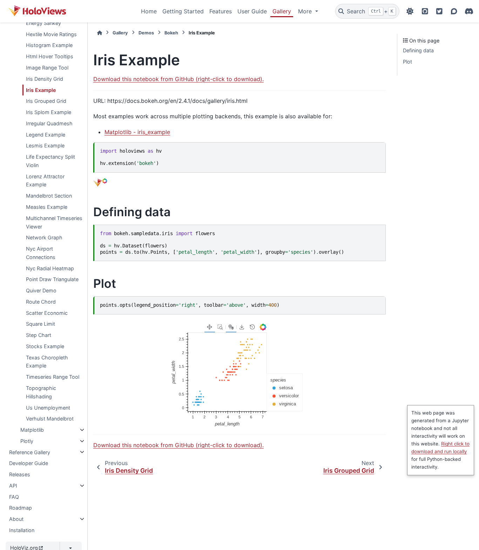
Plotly (26, 441)
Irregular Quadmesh (49, 123)
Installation (21, 530)
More (305, 11)
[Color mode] (410, 11)
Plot (407, 62)
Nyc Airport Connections (40, 253)
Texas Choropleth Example (47, 361)
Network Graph (44, 237)
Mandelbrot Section (49, 196)
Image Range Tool (47, 68)
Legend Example (45, 135)
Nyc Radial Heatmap (50, 268)
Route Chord (41, 302)
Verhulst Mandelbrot (50, 419)
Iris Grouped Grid (46, 101)
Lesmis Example (45, 145)
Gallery (281, 11)
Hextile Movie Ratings (51, 34)
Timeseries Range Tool (52, 377)
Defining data (418, 50)
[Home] (99, 33)
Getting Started (183, 11)
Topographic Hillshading (41, 392)
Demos (146, 32)
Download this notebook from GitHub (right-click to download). (178, 78)
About (16, 519)
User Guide (252, 11)
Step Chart (38, 335)
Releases (19, 474)
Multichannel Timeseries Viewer (54, 222)
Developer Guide (28, 463)
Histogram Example (49, 45)
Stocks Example (45, 346)
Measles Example (46, 207)
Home (149, 11)
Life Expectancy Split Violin (50, 161)
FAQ (14, 497)
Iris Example (41, 90)
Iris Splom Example (48, 112)
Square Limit (40, 324)
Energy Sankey (43, 23)
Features (220, 11)
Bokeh (171, 32)
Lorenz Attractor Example (45, 180)
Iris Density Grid (44, 79)
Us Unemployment (48, 407)
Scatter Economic (47, 313)
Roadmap (20, 508)
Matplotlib (32, 430)
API (13, 486)
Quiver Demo (41, 290)
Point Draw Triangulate (52, 279)
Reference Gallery (29, 452)
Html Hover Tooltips (49, 56)
